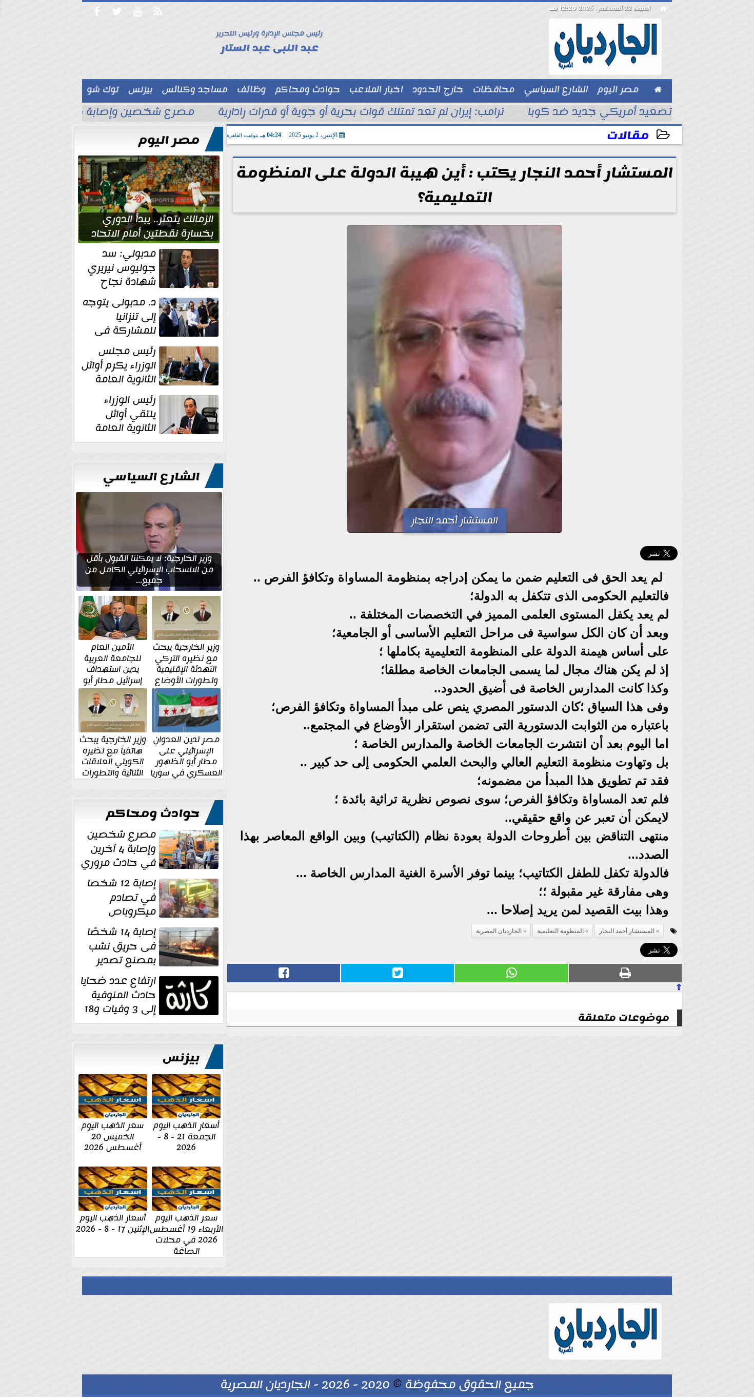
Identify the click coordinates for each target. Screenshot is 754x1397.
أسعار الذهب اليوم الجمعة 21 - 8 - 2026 (186, 1136)
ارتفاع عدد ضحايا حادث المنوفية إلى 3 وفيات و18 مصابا (151, 995)
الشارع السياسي (151, 477)
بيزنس (181, 1058)
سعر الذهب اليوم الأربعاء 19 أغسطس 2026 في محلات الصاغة (186, 1234)
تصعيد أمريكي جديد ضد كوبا (600, 113)
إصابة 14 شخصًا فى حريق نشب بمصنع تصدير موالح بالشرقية (154, 946)
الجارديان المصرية (499, 931)
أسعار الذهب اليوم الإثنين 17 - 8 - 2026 (112, 1223)
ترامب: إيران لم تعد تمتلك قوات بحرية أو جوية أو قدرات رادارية (361, 113)
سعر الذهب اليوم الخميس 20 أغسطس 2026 (113, 1136)
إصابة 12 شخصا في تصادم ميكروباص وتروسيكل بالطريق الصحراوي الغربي (154, 898)
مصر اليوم (169, 140)
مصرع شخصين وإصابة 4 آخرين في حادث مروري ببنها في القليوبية (151, 849)
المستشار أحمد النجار (626, 931)
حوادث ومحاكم (153, 813)
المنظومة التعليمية (560, 931)
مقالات (628, 136)
